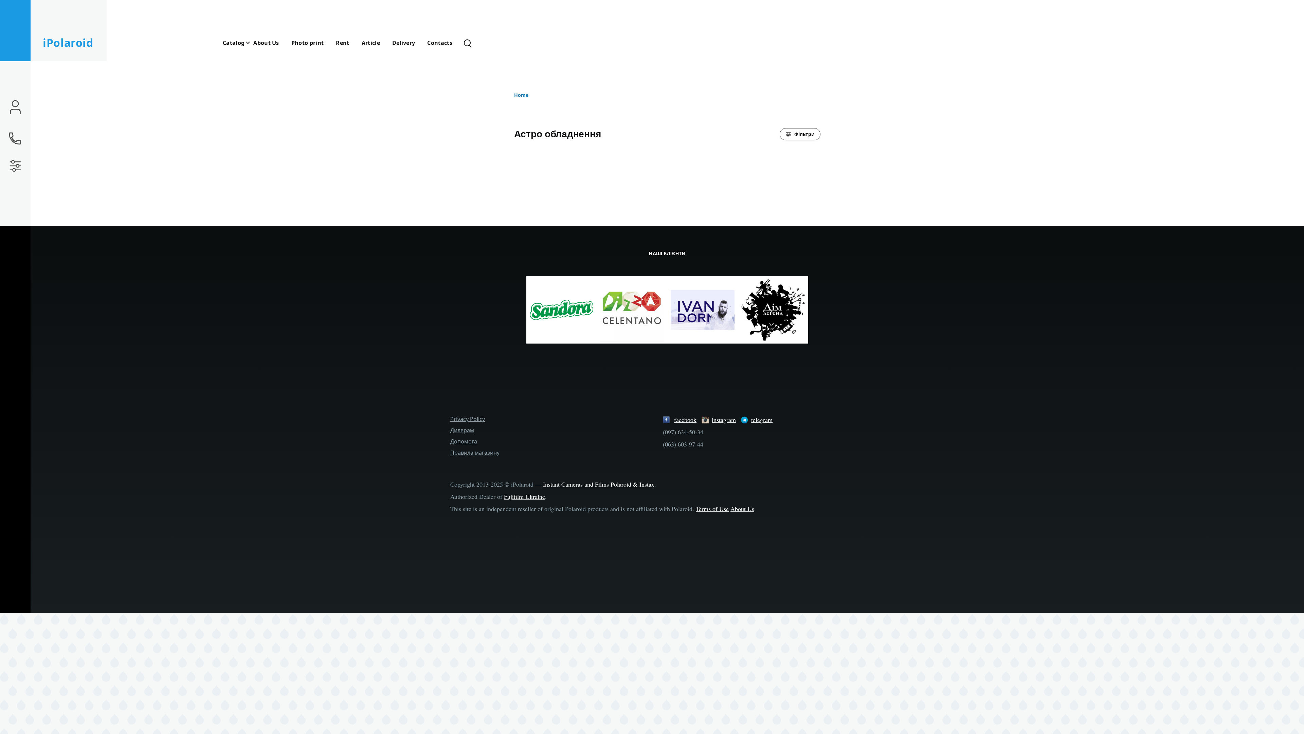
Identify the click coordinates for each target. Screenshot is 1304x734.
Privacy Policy (467, 419)
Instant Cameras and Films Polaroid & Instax (598, 484)
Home (521, 95)
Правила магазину (475, 452)
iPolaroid (68, 42)
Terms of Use (712, 509)
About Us (742, 509)
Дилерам (462, 430)
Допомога (463, 441)
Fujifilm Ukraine (524, 496)
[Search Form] (467, 42)
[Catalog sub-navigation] (251, 43)
